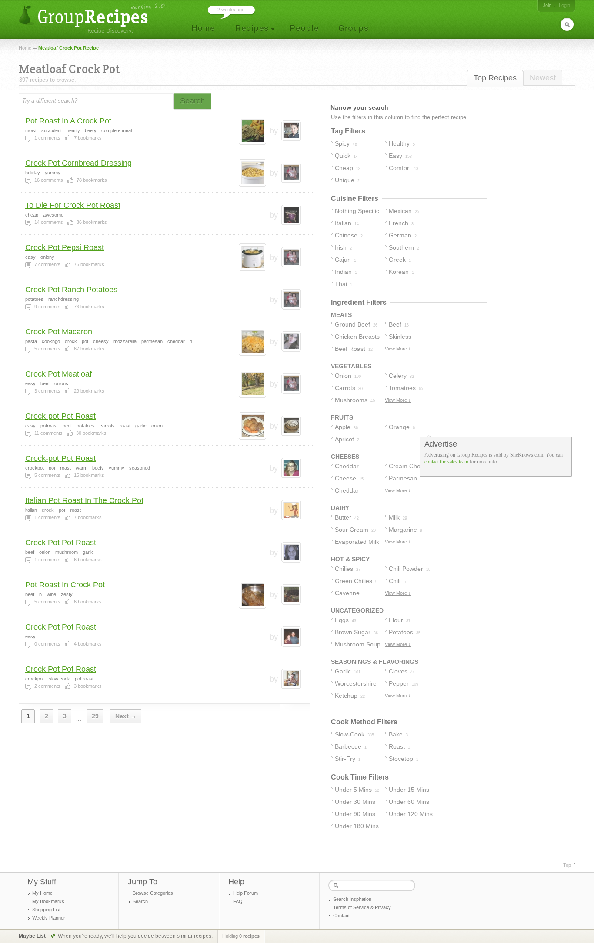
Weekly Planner (48, 917)
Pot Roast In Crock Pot (65, 584)
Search (140, 901)
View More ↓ (398, 348)
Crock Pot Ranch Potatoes (71, 289)
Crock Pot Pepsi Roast (64, 247)
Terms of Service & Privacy (362, 907)
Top (567, 865)
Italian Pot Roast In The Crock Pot (84, 500)
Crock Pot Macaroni (59, 331)
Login (564, 5)
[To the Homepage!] (93, 18)
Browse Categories (153, 893)
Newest (543, 77)
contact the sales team (446, 462)
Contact (341, 915)
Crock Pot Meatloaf (58, 374)
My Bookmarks (48, 901)
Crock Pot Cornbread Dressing (78, 163)
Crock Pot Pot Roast (60, 542)
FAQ (238, 901)
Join (547, 5)
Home (25, 47)
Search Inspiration (352, 899)
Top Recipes (495, 77)
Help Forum (245, 893)
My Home (42, 893)
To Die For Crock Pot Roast (72, 205)
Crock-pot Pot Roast (60, 416)
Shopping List (46, 909)
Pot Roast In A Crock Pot (68, 121)
